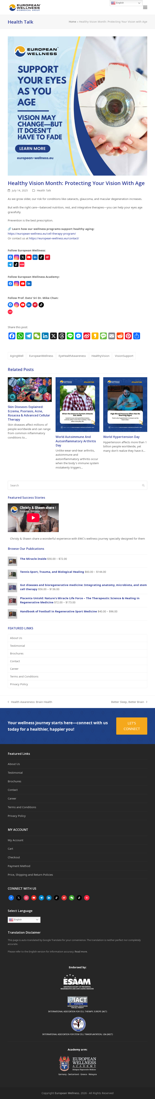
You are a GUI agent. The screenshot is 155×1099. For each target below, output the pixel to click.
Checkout (14, 857)
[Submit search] (143, 485)
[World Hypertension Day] (125, 404)
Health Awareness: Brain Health (30, 702)
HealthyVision (100, 356)
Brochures (16, 653)
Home (72, 21)
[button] (145, 7)
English (17, 919)
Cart (10, 848)
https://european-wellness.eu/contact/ (54, 238)
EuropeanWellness (41, 356)
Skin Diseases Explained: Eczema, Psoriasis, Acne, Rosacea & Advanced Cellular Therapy (29, 413)
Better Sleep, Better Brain (127, 702)
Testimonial (17, 645)
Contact (15, 661)
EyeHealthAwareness (72, 356)
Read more (81, 951)
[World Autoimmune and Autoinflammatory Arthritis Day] (78, 404)
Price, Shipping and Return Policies (30, 874)
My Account (15, 840)
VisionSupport (124, 356)
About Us (16, 638)
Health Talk (44, 190)
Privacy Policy (19, 684)
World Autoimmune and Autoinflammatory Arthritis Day (76, 441)
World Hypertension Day (121, 437)
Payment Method (19, 866)
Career (14, 668)
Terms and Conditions (24, 676)
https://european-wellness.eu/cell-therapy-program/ (42, 233)
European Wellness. (67, 1093)
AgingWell (16, 356)
